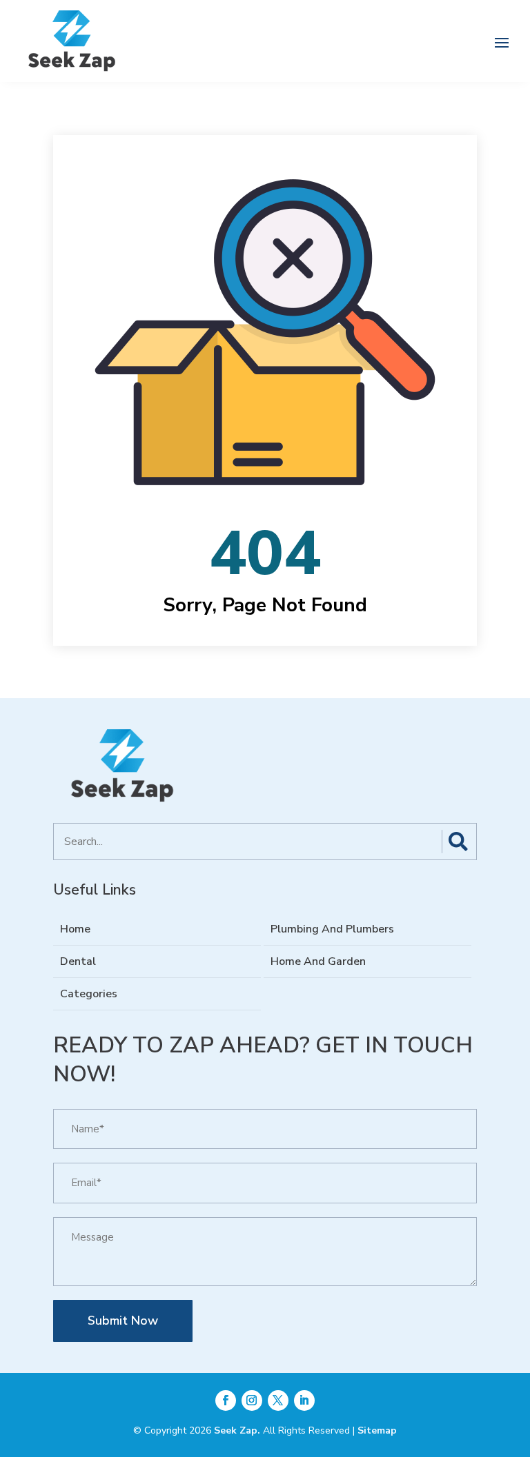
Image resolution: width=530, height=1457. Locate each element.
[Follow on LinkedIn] (304, 1400)
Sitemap (377, 1430)
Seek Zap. (237, 1430)
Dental (78, 961)
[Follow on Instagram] (252, 1400)
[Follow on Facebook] (225, 1400)
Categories (88, 993)
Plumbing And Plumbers (332, 929)
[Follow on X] (278, 1400)
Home (75, 929)
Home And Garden (318, 961)
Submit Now (123, 1320)
